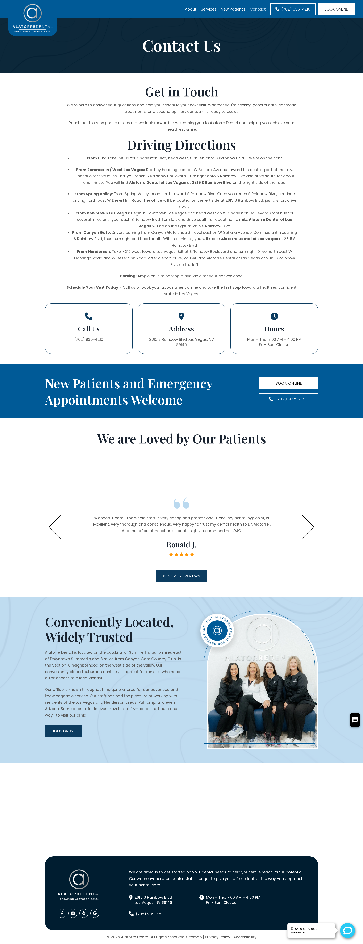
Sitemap (194, 937)
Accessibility (244, 937)
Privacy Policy (217, 937)
